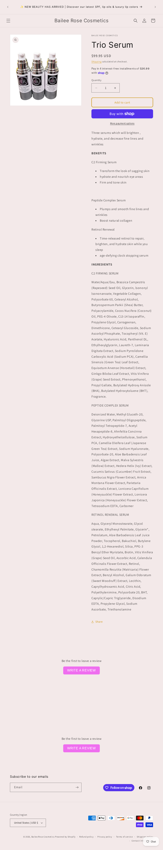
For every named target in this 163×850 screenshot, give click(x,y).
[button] (8, 20)
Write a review (81, 670)
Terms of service (124, 836)
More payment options (122, 123)
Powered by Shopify (65, 836)
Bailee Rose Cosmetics (43, 836)
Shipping (96, 61)
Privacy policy (104, 836)
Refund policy (86, 836)
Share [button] (99, 621)
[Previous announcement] (7, 7)
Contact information (142, 840)
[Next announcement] (155, 7)
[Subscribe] (77, 787)
